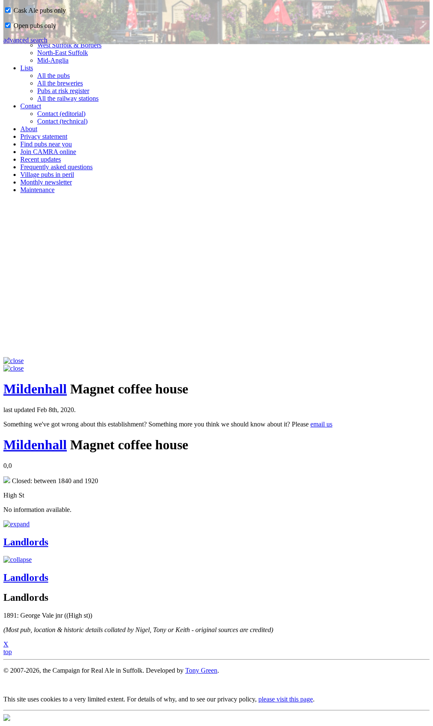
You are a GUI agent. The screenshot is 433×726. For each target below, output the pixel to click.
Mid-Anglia (53, 60)
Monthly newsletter (46, 182)
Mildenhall (35, 388)
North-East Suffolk (62, 52)
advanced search (25, 40)
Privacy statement (43, 136)
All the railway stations (68, 98)
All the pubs (53, 75)
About (28, 128)
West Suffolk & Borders (69, 45)
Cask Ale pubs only (39, 10)
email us (321, 424)
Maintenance (37, 189)
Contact (30, 106)
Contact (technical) (62, 121)
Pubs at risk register (63, 90)
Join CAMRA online (48, 151)
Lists (26, 68)
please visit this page (285, 699)
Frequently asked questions (56, 166)
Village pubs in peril (47, 174)
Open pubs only (34, 25)
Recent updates (40, 159)
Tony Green (201, 670)
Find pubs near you (46, 144)
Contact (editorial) (61, 113)
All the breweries (60, 83)
